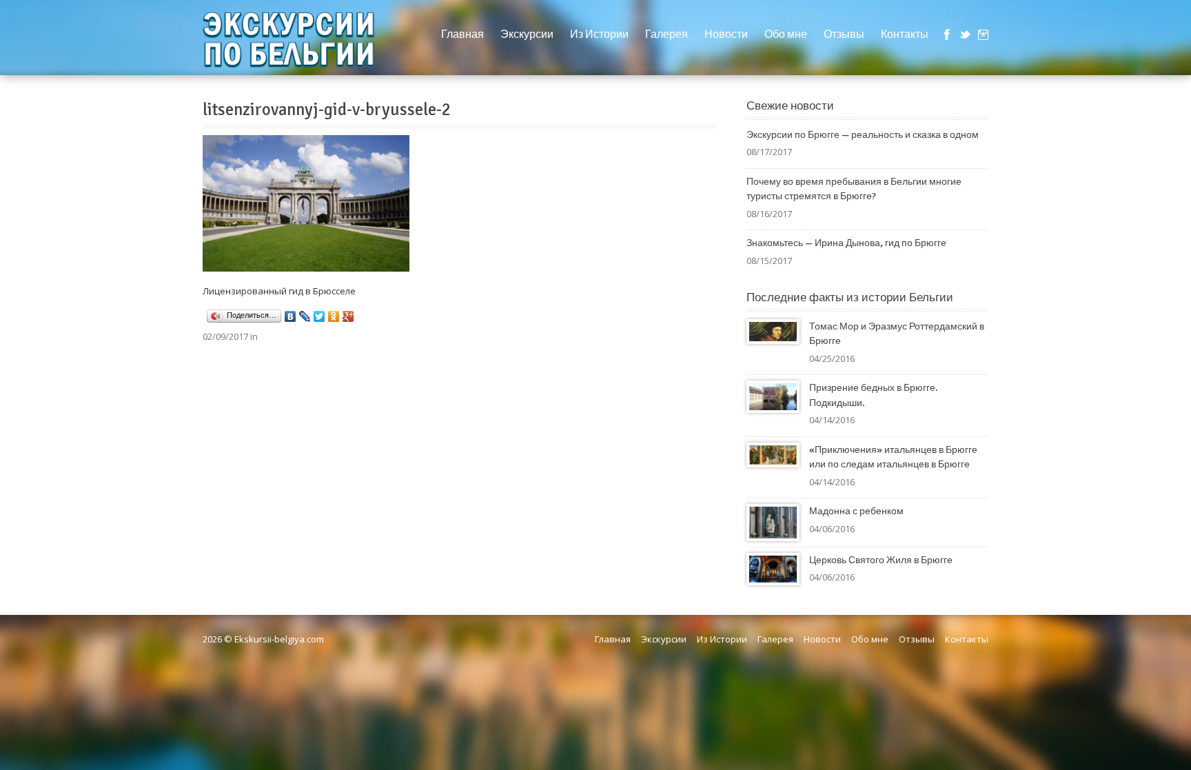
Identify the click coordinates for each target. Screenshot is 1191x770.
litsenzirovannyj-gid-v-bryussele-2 (327, 109)
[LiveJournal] (305, 316)
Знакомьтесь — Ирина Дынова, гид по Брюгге (846, 243)
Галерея (666, 34)
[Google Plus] (348, 316)
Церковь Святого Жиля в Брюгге (881, 560)
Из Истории (599, 34)
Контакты (904, 34)
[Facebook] (947, 34)
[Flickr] (982, 34)
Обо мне (785, 34)
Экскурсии (526, 34)
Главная (462, 34)
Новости (726, 34)
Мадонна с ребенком (856, 511)
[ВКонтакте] (290, 316)
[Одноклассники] (334, 316)
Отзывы (844, 34)
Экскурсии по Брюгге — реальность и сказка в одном (862, 135)
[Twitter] (964, 34)
